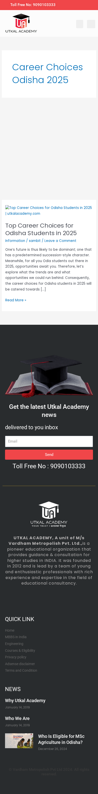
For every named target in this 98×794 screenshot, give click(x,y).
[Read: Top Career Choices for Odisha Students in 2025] (49, 210)
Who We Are (17, 718)
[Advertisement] (49, 149)
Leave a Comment (60, 240)
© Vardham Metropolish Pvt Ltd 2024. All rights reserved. (49, 771)
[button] (79, 24)
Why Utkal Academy (25, 700)
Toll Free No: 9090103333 (33, 5)
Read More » (15, 300)
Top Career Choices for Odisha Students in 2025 (41, 229)
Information (15, 240)
